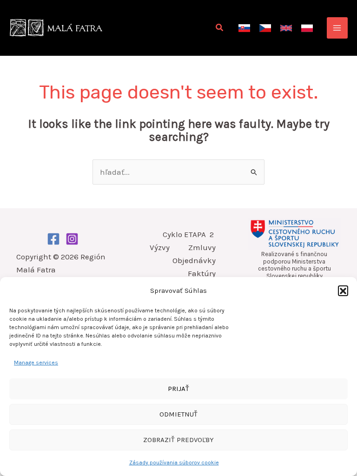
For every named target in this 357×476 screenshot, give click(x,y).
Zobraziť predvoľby (178, 440)
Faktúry (202, 273)
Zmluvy (202, 247)
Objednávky (194, 260)
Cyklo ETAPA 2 (189, 234)
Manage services (36, 362)
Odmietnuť (178, 414)
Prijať (178, 388)
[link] (244, 28)
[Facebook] (53, 238)
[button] (343, 290)
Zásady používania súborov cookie (174, 462)
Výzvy (160, 247)
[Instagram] (72, 238)
